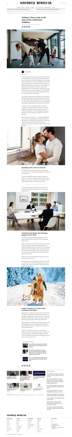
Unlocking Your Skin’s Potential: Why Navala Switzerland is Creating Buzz (26, 389)
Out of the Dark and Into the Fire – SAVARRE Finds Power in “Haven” (12, 389)
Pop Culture (19, 427)
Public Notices (30, 426)
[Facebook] (23, 27)
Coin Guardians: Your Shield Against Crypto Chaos (38, 389)
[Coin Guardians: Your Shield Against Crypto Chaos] (39, 385)
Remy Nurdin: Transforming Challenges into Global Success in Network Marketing (55, 403)
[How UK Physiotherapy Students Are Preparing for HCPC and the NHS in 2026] (25, 359)
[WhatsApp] (29, 27)
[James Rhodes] (23, 72)
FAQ (28, 427)
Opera (18, 431)
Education (39, 420)
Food (38, 424)
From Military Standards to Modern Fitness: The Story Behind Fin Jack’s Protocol (38, 345)
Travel (38, 430)
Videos (29, 428)
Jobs (38, 427)
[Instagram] (52, 422)
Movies (18, 423)
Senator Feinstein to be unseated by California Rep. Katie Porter (18, 9)
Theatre (18, 430)
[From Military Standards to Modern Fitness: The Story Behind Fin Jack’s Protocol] (25, 345)
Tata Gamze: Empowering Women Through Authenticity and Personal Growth (55, 408)
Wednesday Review (31, 424)
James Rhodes (28, 71)
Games (38, 421)
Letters (29, 423)
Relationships (39, 428)
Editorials (29, 421)
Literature (19, 428)
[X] (25, 27)
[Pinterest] (27, 27)
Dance (18, 424)
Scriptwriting (19, 426)
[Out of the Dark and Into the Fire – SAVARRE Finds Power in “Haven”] (13, 385)
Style (38, 423)
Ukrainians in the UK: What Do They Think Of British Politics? (47, 9)
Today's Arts (19, 420)
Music (18, 421)
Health (38, 426)
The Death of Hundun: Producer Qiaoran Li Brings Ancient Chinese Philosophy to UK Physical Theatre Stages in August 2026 (38, 352)
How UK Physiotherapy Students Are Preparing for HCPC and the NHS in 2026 (38, 359)
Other (22, 24)
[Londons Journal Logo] (36, 3)
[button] (8, 3)
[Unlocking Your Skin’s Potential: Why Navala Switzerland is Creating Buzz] (26, 385)
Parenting (39, 431)
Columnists (30, 420)
